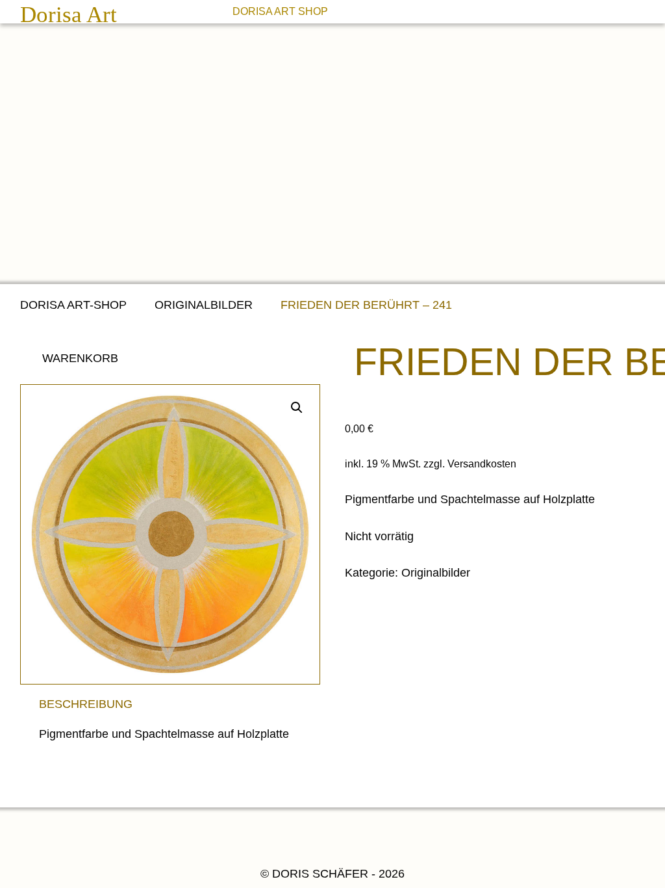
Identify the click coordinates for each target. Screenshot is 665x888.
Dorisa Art (68, 15)
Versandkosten (481, 463)
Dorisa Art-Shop (73, 304)
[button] (296, 407)
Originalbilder (204, 304)
